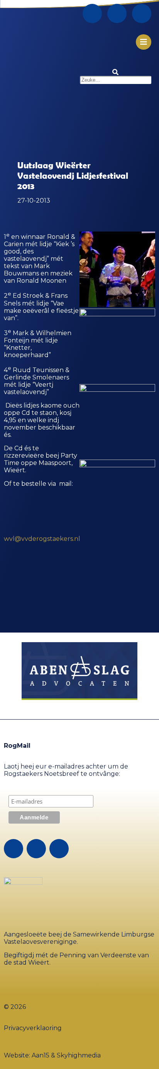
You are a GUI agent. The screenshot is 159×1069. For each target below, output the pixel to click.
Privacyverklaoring (33, 1028)
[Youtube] (141, 13)
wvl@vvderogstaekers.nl (42, 538)
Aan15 (40, 1055)
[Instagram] (117, 13)
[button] (115, 72)
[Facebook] (92, 13)
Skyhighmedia (79, 1055)
